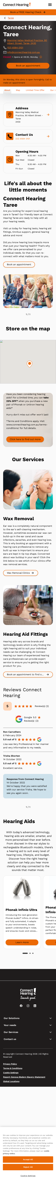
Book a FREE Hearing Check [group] (25, 12)
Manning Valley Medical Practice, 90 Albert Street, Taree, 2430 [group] (27, 42)
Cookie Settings (28, 1176)
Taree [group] (11, 18)
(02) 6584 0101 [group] (15, 47)
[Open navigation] (50, 5)
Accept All (28, 1159)
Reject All (28, 1167)
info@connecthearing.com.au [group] (23, 52)
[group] (28, 66)
